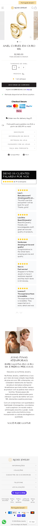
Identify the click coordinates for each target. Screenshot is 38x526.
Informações (18, 465)
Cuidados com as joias (19, 144)
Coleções (18, 470)
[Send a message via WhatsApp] (4, 522)
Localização (18, 487)
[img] (8, 181)
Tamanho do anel (19, 64)
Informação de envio (19, 136)
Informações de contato (5, 499)
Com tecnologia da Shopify (19, 524)
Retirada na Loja (19, 140)
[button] (17, 313)
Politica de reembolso (18, 500)
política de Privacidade (26, 499)
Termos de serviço (33, 500)
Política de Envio (12, 500)
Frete (11, 57)
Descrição (19, 132)
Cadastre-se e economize (18, 475)
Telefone (18, 482)
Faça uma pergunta (19, 148)
